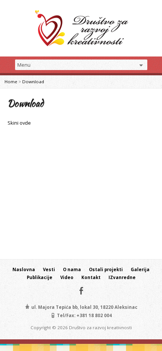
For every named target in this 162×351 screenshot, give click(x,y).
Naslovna (23, 269)
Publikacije (39, 277)
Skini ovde (19, 122)
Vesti (49, 269)
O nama (72, 269)
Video (66, 277)
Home (11, 81)
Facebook (81, 290)
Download (33, 81)
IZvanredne (122, 277)
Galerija (140, 269)
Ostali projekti (106, 269)
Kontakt (91, 277)
